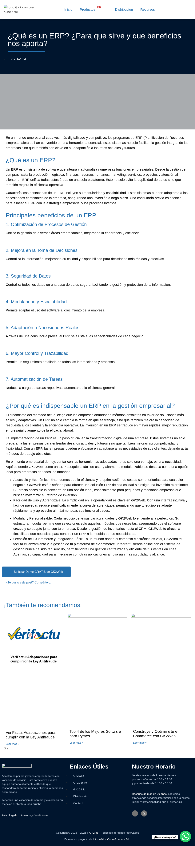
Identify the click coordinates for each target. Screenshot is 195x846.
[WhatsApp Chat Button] (185, 836)
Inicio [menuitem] (68, 9)
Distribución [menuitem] (124, 9)
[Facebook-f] (135, 813)
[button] (106, 9)
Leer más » (12, 743)
